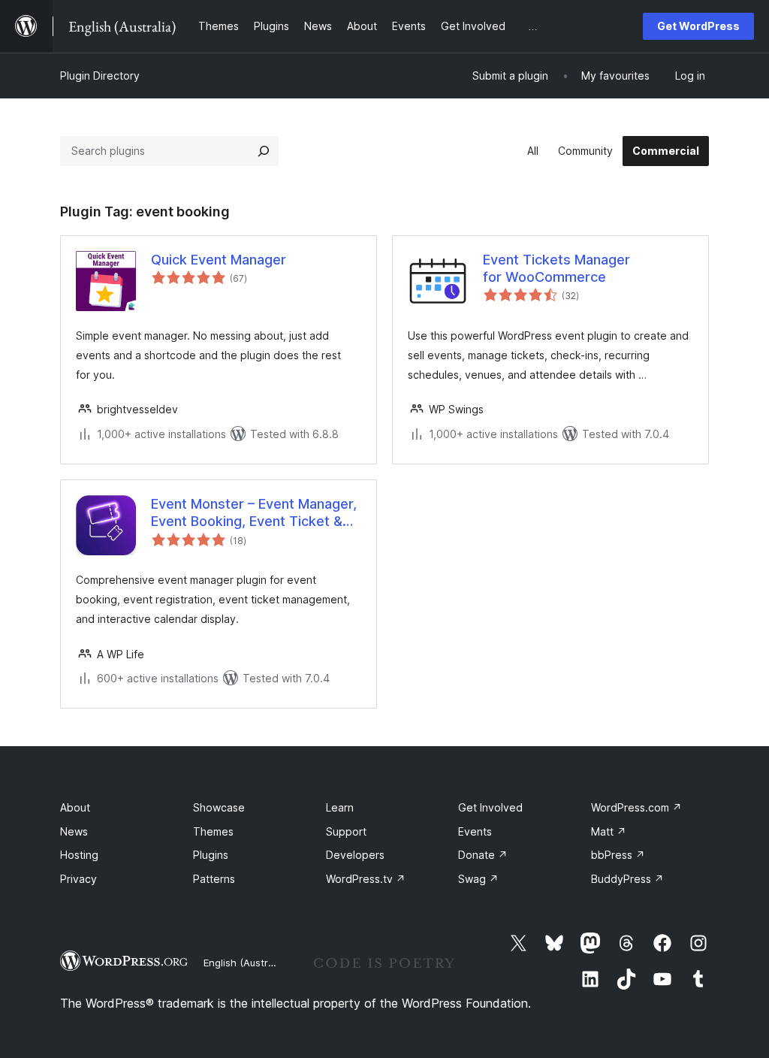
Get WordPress (698, 26)
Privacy (78, 878)
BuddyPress (627, 878)
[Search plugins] (264, 151)
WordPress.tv (366, 878)
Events (475, 831)
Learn (340, 807)
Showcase (219, 807)
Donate (483, 854)
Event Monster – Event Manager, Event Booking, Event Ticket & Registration (254, 513)
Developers (355, 854)
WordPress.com (636, 807)
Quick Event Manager (218, 260)
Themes (213, 831)
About (75, 807)
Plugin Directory (100, 75)
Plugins (210, 854)
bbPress (618, 854)
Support (346, 831)
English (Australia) (246, 963)
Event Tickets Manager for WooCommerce (556, 268)
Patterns (214, 878)
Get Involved (490, 807)
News (74, 831)
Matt (608, 831)
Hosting (79, 854)
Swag (478, 878)
